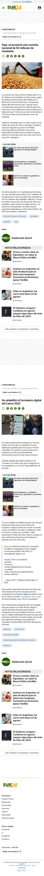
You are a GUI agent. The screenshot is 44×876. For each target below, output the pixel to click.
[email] (19, 56)
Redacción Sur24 (22, 238)
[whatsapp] (7, 56)
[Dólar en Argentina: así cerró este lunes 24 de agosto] (6, 295)
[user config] (39, 8)
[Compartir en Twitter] (15, 56)
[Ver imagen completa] (39, 64)
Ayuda (33, 865)
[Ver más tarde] (3, 56)
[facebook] (11, 56)
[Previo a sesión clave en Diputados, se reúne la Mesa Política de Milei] (6, 256)
